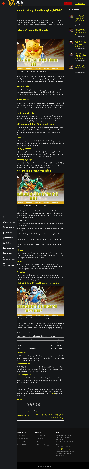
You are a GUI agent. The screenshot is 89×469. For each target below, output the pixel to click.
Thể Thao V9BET (10, 222)
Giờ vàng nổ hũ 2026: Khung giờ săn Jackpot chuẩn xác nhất (80, 43)
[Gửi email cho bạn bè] (33, 404)
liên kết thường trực (41, 411)
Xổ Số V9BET (9, 243)
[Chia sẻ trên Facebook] (27, 404)
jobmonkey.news (66, 449)
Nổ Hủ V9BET (9, 253)
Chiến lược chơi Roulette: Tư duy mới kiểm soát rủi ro (80, 31)
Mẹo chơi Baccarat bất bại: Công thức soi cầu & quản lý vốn (80, 56)
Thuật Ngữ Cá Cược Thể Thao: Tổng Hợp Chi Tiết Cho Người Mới (80, 19)
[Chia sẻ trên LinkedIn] (39, 404)
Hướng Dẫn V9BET (9, 265)
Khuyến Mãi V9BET (9, 260)
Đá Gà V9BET (9, 237)
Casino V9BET (9, 232)
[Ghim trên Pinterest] (36, 404)
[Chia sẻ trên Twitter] (30, 404)
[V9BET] (17, 3)
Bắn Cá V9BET (9, 227)
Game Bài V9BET (10, 248)
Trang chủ (8, 217)
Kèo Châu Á (19, 399)
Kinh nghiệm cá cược (23, 411)
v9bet (53, 394)
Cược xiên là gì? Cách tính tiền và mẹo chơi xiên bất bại (80, 68)
